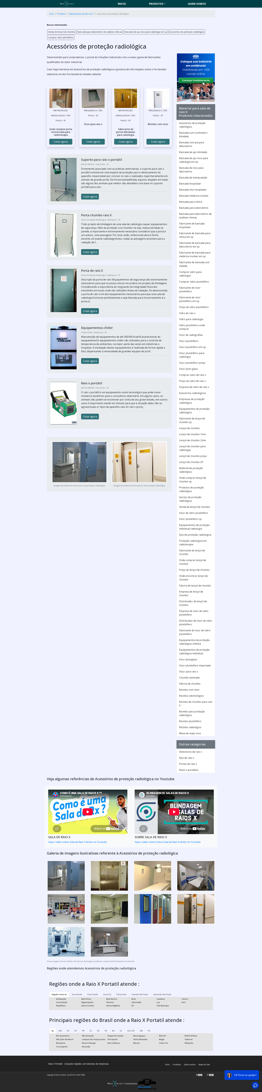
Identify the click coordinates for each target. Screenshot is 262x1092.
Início (167, 1064)
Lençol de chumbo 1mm (192, 434)
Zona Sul (107, 994)
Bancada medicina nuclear (193, 195)
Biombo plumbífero (190, 721)
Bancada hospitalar (190, 183)
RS (98, 1030)
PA (149, 1030)
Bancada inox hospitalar (193, 189)
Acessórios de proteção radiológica (186, 31)
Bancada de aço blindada (193, 152)
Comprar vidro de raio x (192, 375)
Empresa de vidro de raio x (194, 387)
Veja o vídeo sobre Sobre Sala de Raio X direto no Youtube (168, 842)
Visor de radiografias (191, 335)
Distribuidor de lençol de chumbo (193, 603)
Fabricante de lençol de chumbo (192, 552)
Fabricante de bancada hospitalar (192, 225)
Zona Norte (77, 994)
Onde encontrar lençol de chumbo (193, 577)
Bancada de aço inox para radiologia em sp (145, 31)
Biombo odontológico (191, 695)
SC (91, 1030)
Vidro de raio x (187, 313)
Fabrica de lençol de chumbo (195, 585)
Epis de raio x (186, 757)
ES (68, 1030)
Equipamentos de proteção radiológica (194, 410)
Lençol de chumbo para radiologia (192, 448)
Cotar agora (61, 141)
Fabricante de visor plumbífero (190, 289)
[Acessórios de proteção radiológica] (60, 98)
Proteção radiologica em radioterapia (193, 542)
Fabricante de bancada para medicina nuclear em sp (194, 254)
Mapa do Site (204, 1064)
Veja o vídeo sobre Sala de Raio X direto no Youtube (77, 842)
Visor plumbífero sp (190, 519)
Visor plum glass (188, 369)
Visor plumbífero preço (192, 362)
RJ (53, 1030)
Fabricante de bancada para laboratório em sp (194, 244)
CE (121, 1030)
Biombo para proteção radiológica (192, 713)
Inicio (122, 3)
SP (75, 1030)
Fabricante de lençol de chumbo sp (192, 420)
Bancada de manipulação (193, 177)
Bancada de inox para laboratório (191, 169)
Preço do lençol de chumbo (194, 570)
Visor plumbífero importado (195, 665)
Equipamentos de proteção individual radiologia (194, 526)
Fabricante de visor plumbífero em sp (190, 299)
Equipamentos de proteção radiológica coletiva (194, 641)
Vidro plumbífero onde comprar (192, 327)
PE (106, 1030)
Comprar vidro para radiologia (190, 273)
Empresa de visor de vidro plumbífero (193, 612)
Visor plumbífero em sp (192, 347)
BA (113, 1030)
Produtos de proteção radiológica (191, 489)
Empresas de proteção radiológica (192, 400)
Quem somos (197, 3)
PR (83, 1030)
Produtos (156, 3)
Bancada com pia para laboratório (191, 144)
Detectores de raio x (190, 751)
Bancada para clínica (190, 201)
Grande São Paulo (140, 994)
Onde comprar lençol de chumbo (192, 561)
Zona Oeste (92, 994)
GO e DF (131, 1030)
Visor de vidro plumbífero (193, 513)
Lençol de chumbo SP (191, 462)
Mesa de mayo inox (190, 733)
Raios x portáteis (188, 770)
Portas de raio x (188, 764)
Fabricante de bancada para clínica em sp (194, 235)
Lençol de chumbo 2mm (192, 440)
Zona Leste (121, 994)
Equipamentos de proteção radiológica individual (194, 651)
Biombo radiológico (190, 727)
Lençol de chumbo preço (193, 456)
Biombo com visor (189, 689)
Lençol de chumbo (189, 428)
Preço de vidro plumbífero (194, 307)
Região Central (59, 994)
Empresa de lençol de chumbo (191, 593)
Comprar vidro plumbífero (60, 37)
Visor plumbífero (188, 341)
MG (60, 1030)
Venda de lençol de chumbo (61, 31)
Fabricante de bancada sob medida (194, 264)
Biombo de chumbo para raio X (195, 703)
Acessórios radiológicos (192, 393)
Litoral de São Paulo (162, 994)
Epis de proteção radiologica (195, 534)
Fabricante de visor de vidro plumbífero (194, 632)
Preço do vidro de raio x (192, 381)
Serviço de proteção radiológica (190, 499)
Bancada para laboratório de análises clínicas (100, 31)
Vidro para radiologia (191, 319)
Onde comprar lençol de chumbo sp (192, 479)
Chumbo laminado (189, 677)
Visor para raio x (188, 671)
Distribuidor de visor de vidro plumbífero (195, 622)
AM (141, 1030)
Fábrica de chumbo (189, 683)
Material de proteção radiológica (191, 469)
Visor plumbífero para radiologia (191, 354)
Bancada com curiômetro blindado (193, 134)
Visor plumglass (188, 659)
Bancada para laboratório (193, 207)
